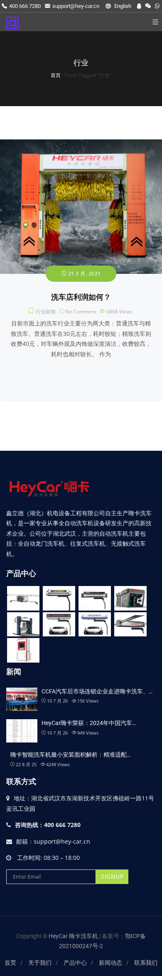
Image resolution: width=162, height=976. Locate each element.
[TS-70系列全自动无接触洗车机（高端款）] (59, 598)
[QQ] (139, 6)
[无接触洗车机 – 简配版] (130, 624)
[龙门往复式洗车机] (23, 624)
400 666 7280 (25, 6)
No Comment (81, 311)
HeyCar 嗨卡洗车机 (74, 936)
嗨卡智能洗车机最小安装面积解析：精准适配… (70, 754)
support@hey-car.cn (75, 6)
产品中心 (75, 962)
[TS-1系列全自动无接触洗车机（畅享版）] (23, 598)
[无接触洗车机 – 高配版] (59, 624)
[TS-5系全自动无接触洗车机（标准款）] (95, 598)
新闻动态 (110, 962)
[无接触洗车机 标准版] (95, 624)
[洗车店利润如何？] (81, 144)
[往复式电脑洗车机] (130, 598)
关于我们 (40, 962)
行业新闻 (46, 311)
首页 (10, 962)
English (122, 6)
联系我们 (145, 962)
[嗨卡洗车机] (12, 21)
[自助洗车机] (23, 650)
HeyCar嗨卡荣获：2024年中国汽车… (89, 723)
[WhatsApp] (157, 6)
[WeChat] (148, 6)
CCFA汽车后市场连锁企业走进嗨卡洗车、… (97, 691)
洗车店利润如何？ (81, 297)
